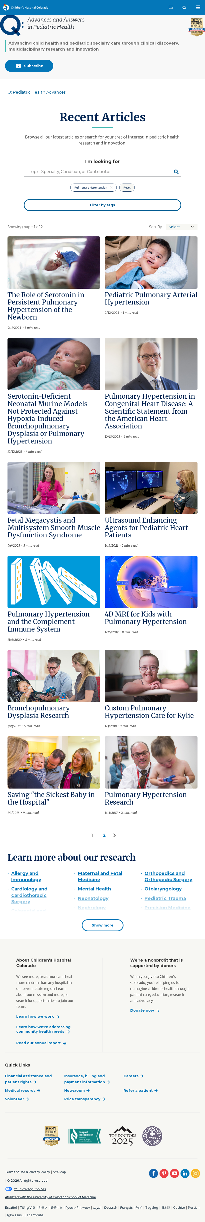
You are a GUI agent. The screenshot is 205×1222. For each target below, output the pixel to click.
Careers (131, 1076)
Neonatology (93, 898)
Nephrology (92, 907)
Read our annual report (38, 1043)
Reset (127, 187)
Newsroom (74, 1090)
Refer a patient (138, 1090)
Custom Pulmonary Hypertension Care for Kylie (149, 712)
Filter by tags (102, 205)
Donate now (142, 1010)
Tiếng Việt (28, 1207)
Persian (194, 1207)
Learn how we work (35, 1016)
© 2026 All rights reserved (27, 1180)
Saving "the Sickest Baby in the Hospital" (51, 798)
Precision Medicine (167, 907)
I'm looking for (102, 161)
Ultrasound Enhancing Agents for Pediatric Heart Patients (146, 527)
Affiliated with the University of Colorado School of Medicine (50, 1197)
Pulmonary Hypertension (90, 187)
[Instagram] (195, 1173)
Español (11, 1207)
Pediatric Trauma (165, 898)
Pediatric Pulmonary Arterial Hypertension (151, 299)
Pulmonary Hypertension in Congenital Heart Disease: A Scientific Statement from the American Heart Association (150, 411)
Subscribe (33, 66)
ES (173, 7)
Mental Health (94, 889)
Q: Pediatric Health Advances (37, 92)
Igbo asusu (15, 1215)
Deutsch (110, 1207)
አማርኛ (86, 1207)
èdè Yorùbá (35, 1215)
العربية (97, 1207)
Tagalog (151, 1207)
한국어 (43, 1207)
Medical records (20, 1090)
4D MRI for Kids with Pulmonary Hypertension (146, 618)
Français (126, 1207)
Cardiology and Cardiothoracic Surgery (29, 895)
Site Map (59, 1172)
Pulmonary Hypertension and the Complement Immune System (49, 621)
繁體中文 (56, 1207)
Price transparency (82, 1099)
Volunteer (14, 1099)
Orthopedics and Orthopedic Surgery (168, 876)
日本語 (165, 1207)
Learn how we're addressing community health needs (43, 1029)
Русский (72, 1207)
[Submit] (176, 172)
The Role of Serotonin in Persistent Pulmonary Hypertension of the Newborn (46, 306)
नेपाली (139, 1207)
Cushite (179, 1207)
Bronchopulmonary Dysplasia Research (39, 712)
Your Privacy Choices (30, 1189)
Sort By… (156, 227)
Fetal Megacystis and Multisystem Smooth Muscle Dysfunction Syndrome (54, 527)
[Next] (115, 835)
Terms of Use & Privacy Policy (27, 1172)
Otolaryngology (163, 889)
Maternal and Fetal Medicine (100, 876)
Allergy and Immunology (26, 876)
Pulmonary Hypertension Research (146, 798)
